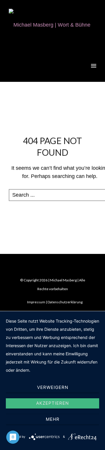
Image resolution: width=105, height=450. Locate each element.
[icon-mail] (42, 267)
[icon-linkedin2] (54, 267)
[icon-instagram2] (64, 267)
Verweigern (52, 387)
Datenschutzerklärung (65, 302)
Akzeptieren (52, 403)
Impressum (36, 302)
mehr (53, 419)
